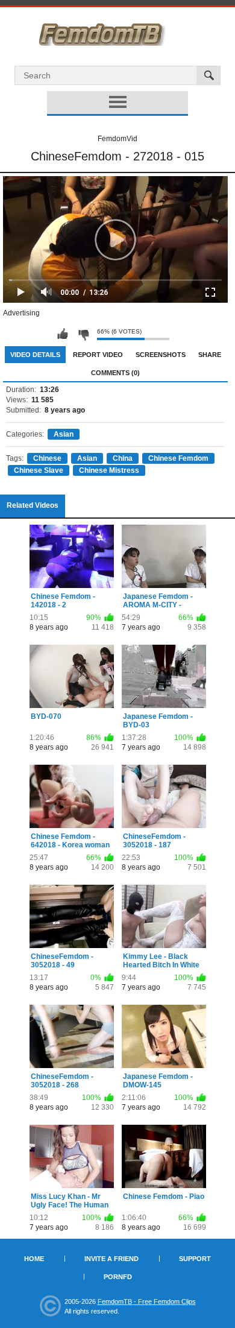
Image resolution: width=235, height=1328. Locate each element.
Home (34, 1258)
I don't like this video (83, 334)
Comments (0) (115, 372)
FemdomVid (117, 138)
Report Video (98, 354)
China (123, 458)
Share (209, 354)
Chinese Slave (38, 470)
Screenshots (161, 354)
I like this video (62, 334)
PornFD (118, 1276)
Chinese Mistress (109, 470)
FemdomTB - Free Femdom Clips (147, 1301)
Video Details (35, 354)
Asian (64, 434)
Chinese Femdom (178, 458)
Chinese (47, 458)
